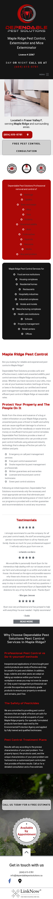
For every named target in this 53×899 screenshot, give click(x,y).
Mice (28, 209)
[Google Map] (28, 134)
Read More (26, 621)
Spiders (28, 199)
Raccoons (28, 244)
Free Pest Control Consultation (26, 147)
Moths (29, 249)
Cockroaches (29, 234)
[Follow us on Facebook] (9, 881)
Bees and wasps (28, 204)
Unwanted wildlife (28, 224)
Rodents (29, 219)
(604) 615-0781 (26, 66)
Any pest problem (28, 254)
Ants (28, 229)
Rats (28, 214)
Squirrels (29, 239)
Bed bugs (28, 194)
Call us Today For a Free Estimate (26, 805)
